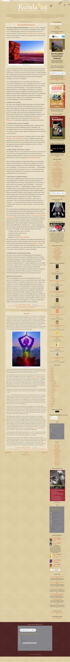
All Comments (53, 418)
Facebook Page (57, 247)
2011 (51, 406)
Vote (61, 435)
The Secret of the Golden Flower (15, 138)
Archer (58, 443)
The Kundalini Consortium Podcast (57, 165)
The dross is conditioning (36, 376)
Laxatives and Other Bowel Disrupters (57, 169)
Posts (52, 416)
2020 (51, 371)
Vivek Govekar (57, 461)
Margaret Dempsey (58, 450)
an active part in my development (34, 33)
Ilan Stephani (58, 445)
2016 (51, 377)
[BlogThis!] (33, 304)
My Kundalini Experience (26, 25)
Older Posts (44, 452)
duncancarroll (58, 463)
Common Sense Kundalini (57, 253)
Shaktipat (57, 166)
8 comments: (28, 447)
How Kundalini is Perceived (57, 599)
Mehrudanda (58, 451)
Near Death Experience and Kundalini (57, 176)
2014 (51, 380)
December (53, 381)
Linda (58, 448)
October (52, 384)
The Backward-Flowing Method (57, 180)
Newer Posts (8, 452)
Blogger (40, 654)
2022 (51, 368)
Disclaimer (57, 187)
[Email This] (32, 304)
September (53, 389)
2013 (51, 403)
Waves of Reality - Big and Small (57, 588)
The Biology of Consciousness (57, 177)
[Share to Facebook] (35, 304)
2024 (51, 366)
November (53, 383)
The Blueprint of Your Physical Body (57, 172)
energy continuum (24, 237)
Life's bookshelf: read (55, 537)
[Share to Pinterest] (36, 304)
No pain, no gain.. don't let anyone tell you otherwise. (57, 577)
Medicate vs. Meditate (57, 186)
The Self (26, 313)
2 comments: (28, 304)
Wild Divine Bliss (57, 250)
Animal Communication (57, 183)
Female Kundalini (57, 254)
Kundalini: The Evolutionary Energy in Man (57, 347)
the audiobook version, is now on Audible (58, 196)
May (52, 395)
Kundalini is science (37, 243)
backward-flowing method (33, 157)
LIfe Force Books (57, 255)
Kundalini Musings (57, 269)
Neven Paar (57, 258)
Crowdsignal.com (53, 435)
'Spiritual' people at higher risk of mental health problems (57, 583)
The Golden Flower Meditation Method (57, 173)
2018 (51, 374)
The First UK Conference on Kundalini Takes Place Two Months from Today (57, 594)
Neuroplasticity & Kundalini (57, 179)
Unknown (57, 455)
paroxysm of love (34, 428)
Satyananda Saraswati (57, 566)
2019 (51, 372)
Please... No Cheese (57, 184)
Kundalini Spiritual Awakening (57, 257)
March (52, 398)
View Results (52, 434)
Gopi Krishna (55, 558)
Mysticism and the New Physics (31, 307)
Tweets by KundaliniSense (57, 618)
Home (26, 452)
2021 (51, 369)
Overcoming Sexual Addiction (57, 170)
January (52, 401)
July (52, 392)
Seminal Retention (57, 162)
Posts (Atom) (28, 454)
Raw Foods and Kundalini (57, 168)
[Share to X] (34, 304)
